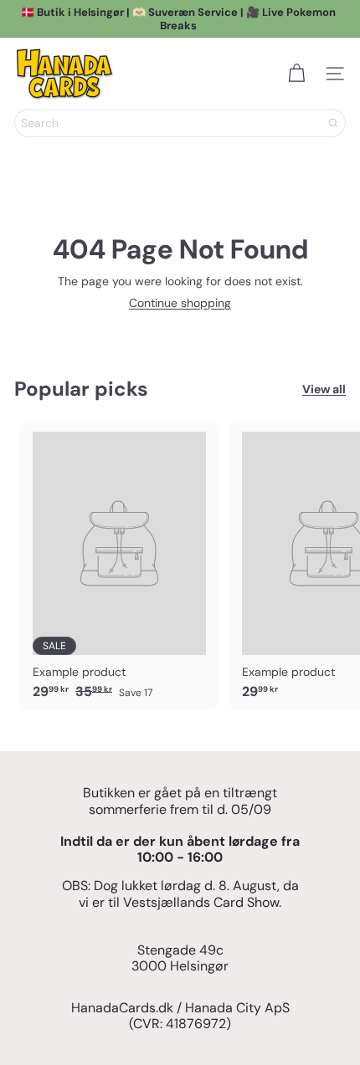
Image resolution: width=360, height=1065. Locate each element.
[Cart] (296, 73)
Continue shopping (180, 302)
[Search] (333, 123)
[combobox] (180, 123)
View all (324, 389)
